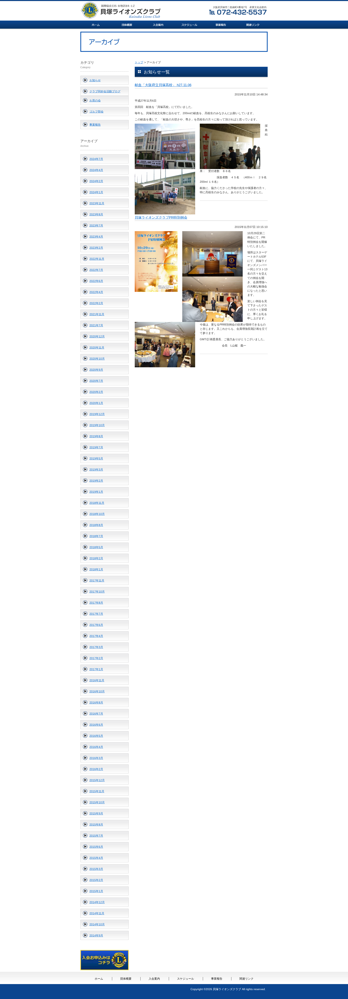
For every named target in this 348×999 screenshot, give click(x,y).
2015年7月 (96, 835)
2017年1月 (96, 669)
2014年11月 (96, 913)
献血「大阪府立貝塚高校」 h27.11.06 (163, 85)
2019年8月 (96, 436)
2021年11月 (96, 314)
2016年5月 (96, 735)
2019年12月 (97, 414)
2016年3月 (96, 758)
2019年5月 (96, 458)
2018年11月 (96, 502)
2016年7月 (96, 713)
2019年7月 (96, 447)
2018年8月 (96, 525)
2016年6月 (96, 724)
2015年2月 (96, 880)
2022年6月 (96, 281)
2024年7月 (96, 159)
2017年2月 (96, 658)
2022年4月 (96, 292)
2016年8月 (96, 702)
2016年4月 (96, 746)
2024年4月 (96, 170)
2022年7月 (96, 269)
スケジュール (185, 978)
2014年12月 (97, 902)
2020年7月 (96, 380)
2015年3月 (96, 869)
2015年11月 (96, 791)
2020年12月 (97, 336)
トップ (139, 62)
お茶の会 (95, 100)
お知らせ (95, 80)
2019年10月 (97, 425)
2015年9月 (96, 813)
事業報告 (95, 124)
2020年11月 (96, 347)
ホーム (99, 978)
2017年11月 (96, 580)
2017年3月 (96, 647)
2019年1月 (96, 491)
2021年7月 (96, 325)
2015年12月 (97, 780)
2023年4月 (96, 236)
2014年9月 (96, 935)
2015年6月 (96, 846)
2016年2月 (96, 769)
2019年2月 (96, 480)
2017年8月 (96, 602)
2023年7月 (96, 225)
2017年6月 (96, 624)
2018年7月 (96, 536)
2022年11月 (96, 258)
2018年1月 (96, 569)
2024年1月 (96, 192)
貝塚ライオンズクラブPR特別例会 (161, 217)
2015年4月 (96, 857)
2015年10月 (97, 802)
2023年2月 (96, 247)
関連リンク (246, 978)
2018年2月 (96, 558)
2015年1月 (96, 891)
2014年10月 (97, 924)
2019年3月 (96, 469)
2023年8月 (96, 214)
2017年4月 (96, 636)
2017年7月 (96, 613)
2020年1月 (96, 403)
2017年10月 (97, 591)
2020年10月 (97, 358)
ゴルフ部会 (96, 111)
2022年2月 (96, 303)
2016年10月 (97, 691)
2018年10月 (97, 514)
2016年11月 (96, 680)
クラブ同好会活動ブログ (104, 91)
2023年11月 (96, 203)
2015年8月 (96, 824)
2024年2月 (96, 181)
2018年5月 (96, 547)
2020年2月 (96, 392)
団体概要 (126, 978)
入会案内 (154, 978)
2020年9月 (96, 369)
